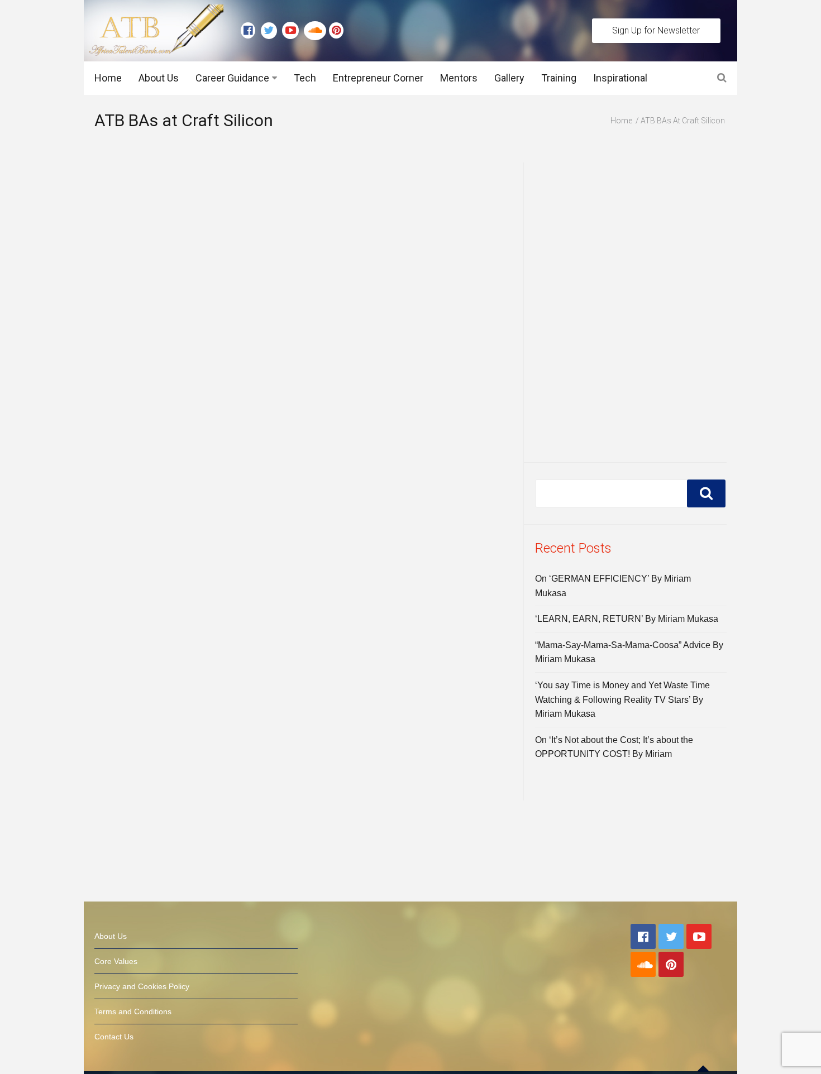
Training (558, 78)
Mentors (459, 78)
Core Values (115, 961)
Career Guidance (232, 78)
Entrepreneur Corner (378, 78)
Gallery (509, 78)
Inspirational (620, 78)
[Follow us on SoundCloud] (316, 30)
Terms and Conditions (132, 1011)
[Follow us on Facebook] (251, 30)
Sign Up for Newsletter (656, 30)
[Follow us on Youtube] (293, 30)
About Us (159, 78)
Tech (305, 78)
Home (108, 78)
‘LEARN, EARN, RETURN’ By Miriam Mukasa (626, 619)
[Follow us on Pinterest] (333, 30)
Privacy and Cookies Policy (141, 986)
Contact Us (113, 1036)
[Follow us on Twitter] (271, 30)
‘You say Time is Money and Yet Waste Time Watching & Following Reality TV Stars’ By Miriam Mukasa (622, 699)
